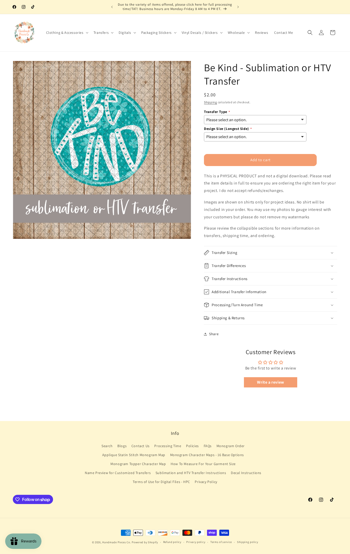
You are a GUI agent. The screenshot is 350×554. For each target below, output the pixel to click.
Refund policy (172, 542)
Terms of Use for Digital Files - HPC (161, 481)
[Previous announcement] (112, 7)
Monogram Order (231, 446)
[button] (66, 32)
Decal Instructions (246, 472)
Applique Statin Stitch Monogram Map (133, 455)
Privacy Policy (206, 481)
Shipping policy (247, 542)
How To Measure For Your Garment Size (203, 463)
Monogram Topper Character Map (138, 463)
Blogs (122, 446)
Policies (192, 446)
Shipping (210, 102)
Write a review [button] (270, 382)
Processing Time (167, 446)
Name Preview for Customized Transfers (118, 472)
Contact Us (140, 446)
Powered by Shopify (145, 542)
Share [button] (214, 334)
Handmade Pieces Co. (116, 542)
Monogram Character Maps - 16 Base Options (207, 455)
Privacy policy (195, 542)
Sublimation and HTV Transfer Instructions (191, 472)
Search (107, 446)
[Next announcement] (238, 7)
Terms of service (221, 542)
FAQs (208, 446)
